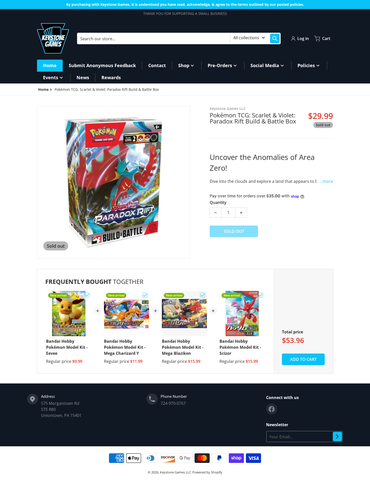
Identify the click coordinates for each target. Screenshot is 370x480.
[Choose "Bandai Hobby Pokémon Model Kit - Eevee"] (87, 295)
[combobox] (179, 38)
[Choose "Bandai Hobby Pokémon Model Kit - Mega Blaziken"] (202, 295)
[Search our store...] (275, 38)
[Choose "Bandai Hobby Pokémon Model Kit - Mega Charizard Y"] (144, 295)
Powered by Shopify (207, 472)
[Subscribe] (337, 436)
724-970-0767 (173, 403)
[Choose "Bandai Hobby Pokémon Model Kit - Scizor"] (260, 295)
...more (326, 181)
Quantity (218, 202)
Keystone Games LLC (175, 472)
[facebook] (271, 409)
